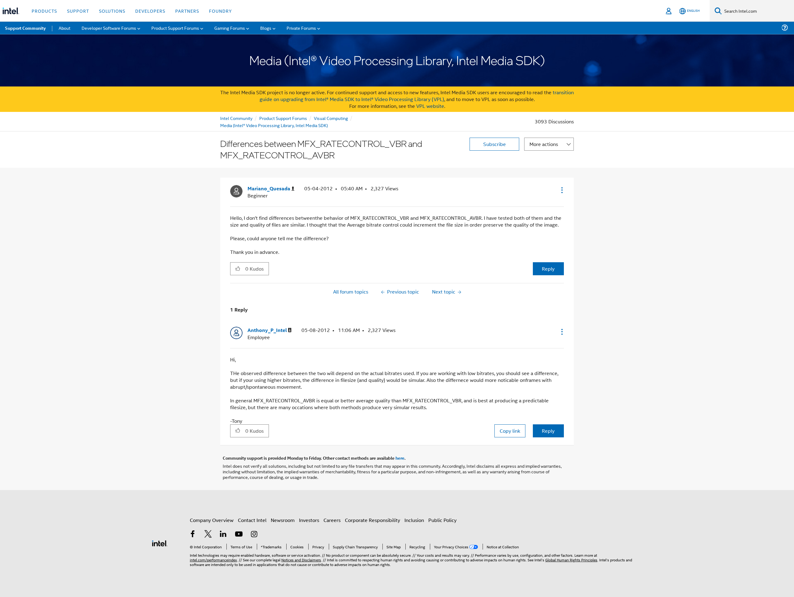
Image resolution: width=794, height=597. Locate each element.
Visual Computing (331, 118)
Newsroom (283, 520)
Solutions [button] (112, 10)
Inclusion (414, 520)
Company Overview (212, 520)
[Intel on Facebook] (192, 534)
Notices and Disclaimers (301, 560)
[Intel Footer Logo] (159, 542)
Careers (332, 520)
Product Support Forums (283, 118)
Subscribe (494, 144)
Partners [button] (187, 10)
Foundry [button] (220, 10)
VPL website (430, 105)
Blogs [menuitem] (265, 27)
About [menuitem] (64, 27)
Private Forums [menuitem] (301, 27)
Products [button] (44, 10)
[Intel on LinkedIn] (223, 534)
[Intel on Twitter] (208, 534)
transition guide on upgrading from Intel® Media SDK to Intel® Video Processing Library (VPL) (417, 96)
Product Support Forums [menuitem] (175, 27)
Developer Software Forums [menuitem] (109, 27)
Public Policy (442, 520)
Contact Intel (252, 520)
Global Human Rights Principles (571, 560)
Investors (309, 520)
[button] (561, 190)
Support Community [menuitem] (25, 27)
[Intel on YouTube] (239, 534)
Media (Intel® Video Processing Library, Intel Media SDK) (274, 125)
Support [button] (78, 10)
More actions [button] (543, 144)
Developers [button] (150, 10)
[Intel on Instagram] (254, 534)
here (399, 457)
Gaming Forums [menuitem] (229, 27)
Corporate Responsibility (372, 520)
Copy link (510, 430)
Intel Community (236, 118)
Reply (548, 268)
